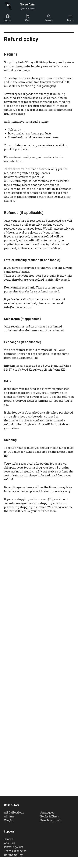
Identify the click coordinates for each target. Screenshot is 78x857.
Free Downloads (51, 820)
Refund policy (13, 855)
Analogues (47, 812)
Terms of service (15, 851)
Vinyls (8, 820)
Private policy (13, 847)
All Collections (14, 812)
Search (8, 839)
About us (9, 843)
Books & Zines (49, 816)
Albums (9, 816)
